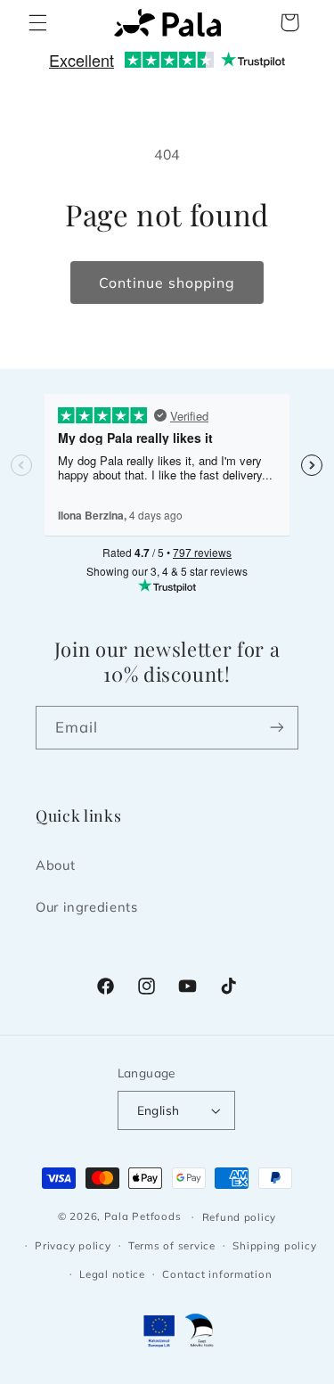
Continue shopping (167, 282)
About (55, 864)
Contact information (217, 1274)
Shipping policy (274, 1245)
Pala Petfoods (143, 1216)
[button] (37, 22)
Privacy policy (72, 1245)
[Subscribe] (277, 727)
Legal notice (112, 1274)
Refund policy (239, 1217)
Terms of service (172, 1245)
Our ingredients (86, 906)
